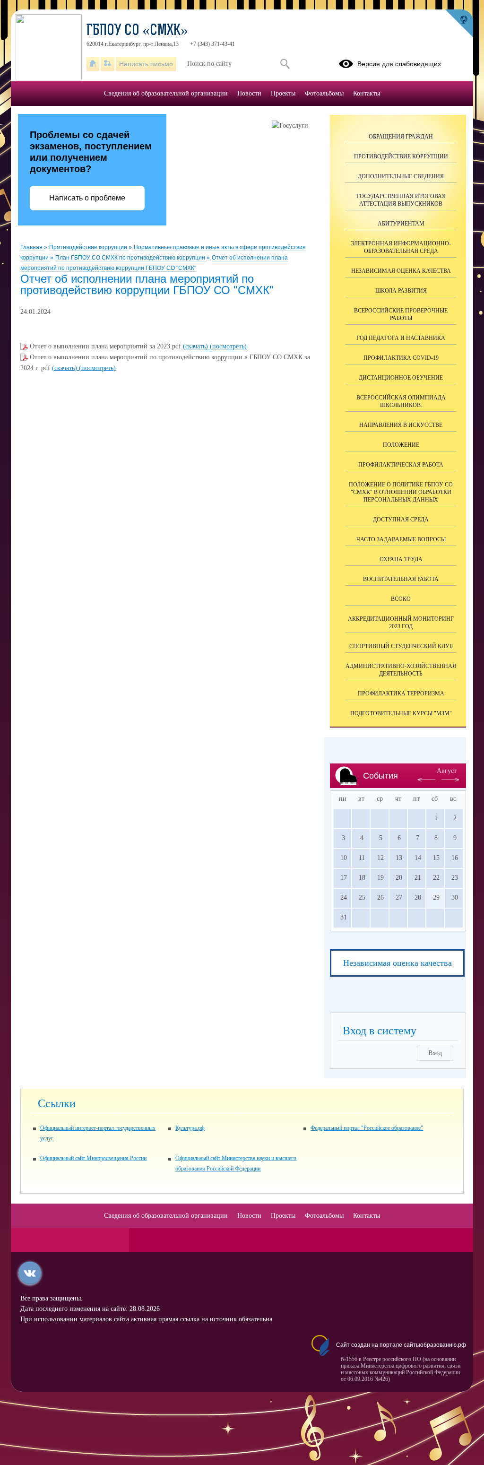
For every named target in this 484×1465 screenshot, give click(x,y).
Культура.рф (190, 1128)
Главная (32, 247)
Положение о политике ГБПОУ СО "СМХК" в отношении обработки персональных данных (401, 492)
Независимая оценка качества (397, 963)
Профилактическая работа (400, 464)
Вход (435, 1053)
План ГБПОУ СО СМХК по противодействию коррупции (131, 257)
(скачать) (196, 346)
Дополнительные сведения (401, 176)
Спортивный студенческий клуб (401, 646)
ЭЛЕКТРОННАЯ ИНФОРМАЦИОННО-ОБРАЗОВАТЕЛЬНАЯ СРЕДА (401, 247)
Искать (285, 64)
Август (447, 770)
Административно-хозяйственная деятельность (401, 670)
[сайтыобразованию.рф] (459, 23)
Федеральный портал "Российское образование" (367, 1128)
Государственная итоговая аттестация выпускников (401, 200)
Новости (249, 93)
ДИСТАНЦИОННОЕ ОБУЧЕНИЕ (401, 377)
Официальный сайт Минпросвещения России (93, 1158)
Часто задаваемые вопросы (401, 539)
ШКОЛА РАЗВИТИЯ (401, 290)
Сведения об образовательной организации (166, 93)
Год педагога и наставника (400, 338)
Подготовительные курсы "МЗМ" (401, 713)
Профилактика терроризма (401, 693)
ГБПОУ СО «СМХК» (137, 31)
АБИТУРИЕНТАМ (401, 223)
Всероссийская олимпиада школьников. (401, 401)
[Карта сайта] (107, 64)
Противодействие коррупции (89, 247)
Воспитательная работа (401, 579)
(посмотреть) (228, 346)
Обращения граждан (401, 136)
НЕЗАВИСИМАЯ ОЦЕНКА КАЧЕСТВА (401, 271)
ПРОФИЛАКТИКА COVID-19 (401, 358)
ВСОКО (401, 599)
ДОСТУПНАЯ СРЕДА (401, 519)
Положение (401, 445)
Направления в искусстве (400, 425)
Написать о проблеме (87, 198)
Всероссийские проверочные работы (401, 314)
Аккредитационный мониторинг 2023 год (401, 622)
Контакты (366, 93)
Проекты (283, 93)
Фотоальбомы (324, 93)
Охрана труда (401, 559)
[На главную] (92, 64)
